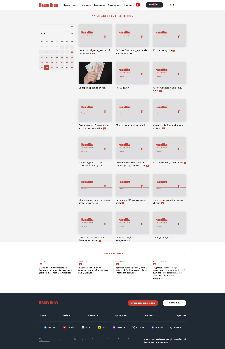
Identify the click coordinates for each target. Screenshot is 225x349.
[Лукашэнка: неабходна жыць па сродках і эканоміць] (95, 114)
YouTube (71, 327)
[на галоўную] (48, 5)
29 (117, 264)
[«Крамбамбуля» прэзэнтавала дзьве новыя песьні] (95, 189)
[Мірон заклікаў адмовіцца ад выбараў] (169, 114)
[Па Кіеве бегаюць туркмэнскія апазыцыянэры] (132, 39)
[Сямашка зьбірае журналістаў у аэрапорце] (95, 39)
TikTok (88, 327)
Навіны (66, 5)
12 (155, 264)
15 (41, 264)
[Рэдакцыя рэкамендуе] (184, 253)
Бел (169, 5)
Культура (128, 5)
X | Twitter (140, 327)
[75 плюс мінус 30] (169, 39)
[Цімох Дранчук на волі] (169, 227)
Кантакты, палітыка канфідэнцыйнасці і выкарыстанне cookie (165, 340)
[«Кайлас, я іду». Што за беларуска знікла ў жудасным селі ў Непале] (95, 270)
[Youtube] (138, 5)
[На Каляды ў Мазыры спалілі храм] (132, 189)
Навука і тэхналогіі (160, 261)
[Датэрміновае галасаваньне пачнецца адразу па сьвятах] (132, 152)
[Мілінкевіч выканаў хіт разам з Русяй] (169, 189)
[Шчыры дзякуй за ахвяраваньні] (132, 227)
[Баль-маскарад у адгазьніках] (169, 152)
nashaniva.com (44, 341)
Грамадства (99, 5)
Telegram (52, 327)
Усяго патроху (114, 5)
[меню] (184, 5)
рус (178, 5)
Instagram (120, 327)
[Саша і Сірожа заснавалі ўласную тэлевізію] (95, 227)
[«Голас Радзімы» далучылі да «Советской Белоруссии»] (95, 152)
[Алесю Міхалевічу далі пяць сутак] (169, 77)
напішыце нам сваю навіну (143, 303)
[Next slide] (184, 270)
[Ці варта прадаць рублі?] (95, 77)
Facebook (159, 327)
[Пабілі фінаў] (132, 77)
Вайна (76, 5)
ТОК (104, 327)
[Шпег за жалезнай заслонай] (132, 114)
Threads (177, 327)
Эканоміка (86, 5)
